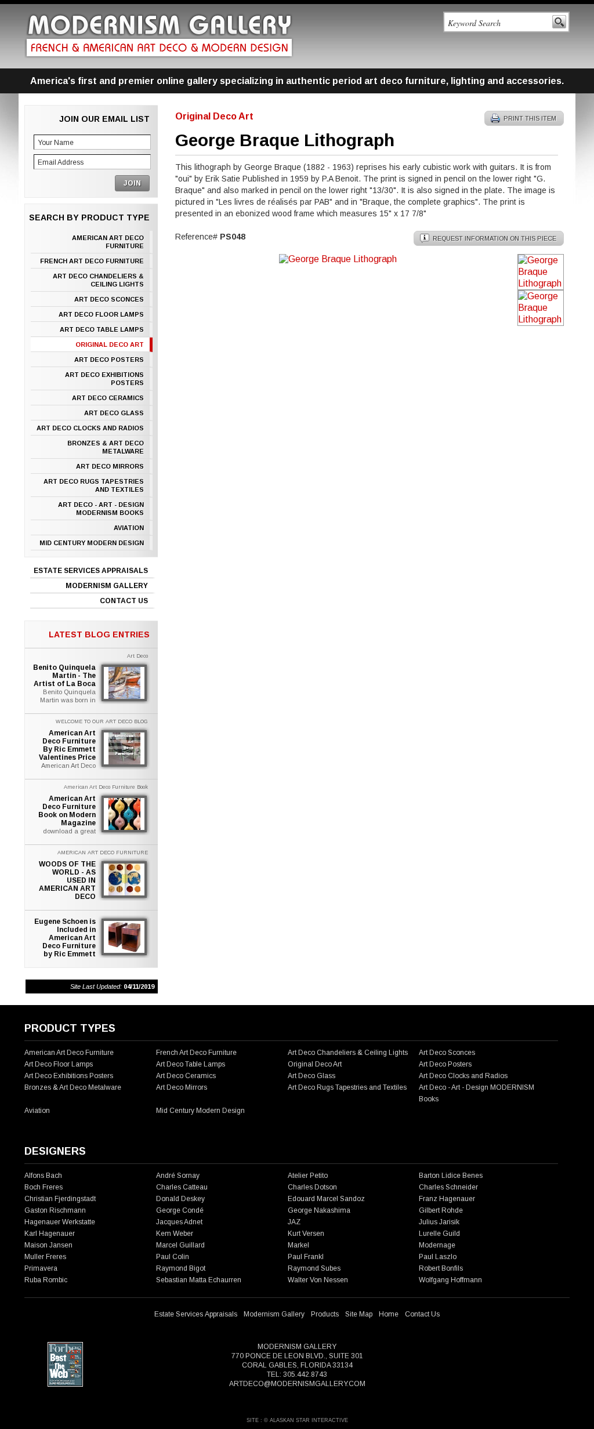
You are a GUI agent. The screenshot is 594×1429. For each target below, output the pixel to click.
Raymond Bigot (180, 1268)
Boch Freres (43, 1187)
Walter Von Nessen (318, 1280)
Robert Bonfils (441, 1268)
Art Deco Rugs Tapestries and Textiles (94, 485)
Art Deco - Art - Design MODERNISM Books (101, 508)
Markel (298, 1245)
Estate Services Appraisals (91, 571)
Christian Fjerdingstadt (60, 1199)
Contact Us (124, 601)
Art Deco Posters (109, 359)
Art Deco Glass (114, 412)
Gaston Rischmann (55, 1210)
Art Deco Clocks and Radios (90, 428)
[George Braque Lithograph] (338, 259)
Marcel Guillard (180, 1245)
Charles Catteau (182, 1187)
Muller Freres (45, 1257)
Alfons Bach (43, 1176)
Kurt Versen (306, 1233)
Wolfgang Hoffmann (450, 1280)
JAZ (294, 1222)
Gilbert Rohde (441, 1210)
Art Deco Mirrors (110, 466)
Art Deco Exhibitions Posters (104, 378)
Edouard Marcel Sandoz (326, 1199)
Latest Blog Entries (99, 634)
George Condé (180, 1210)
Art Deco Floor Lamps (101, 314)
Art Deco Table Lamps (102, 329)
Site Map (358, 1314)
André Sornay (178, 1176)
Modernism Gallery (107, 586)
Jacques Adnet (179, 1222)
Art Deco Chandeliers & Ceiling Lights (98, 280)
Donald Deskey (180, 1199)
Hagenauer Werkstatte (59, 1222)
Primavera (40, 1268)
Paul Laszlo (438, 1257)
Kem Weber (174, 1233)
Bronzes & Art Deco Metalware (105, 447)
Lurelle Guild (439, 1233)
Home (389, 1314)
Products (325, 1314)
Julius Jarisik (439, 1222)
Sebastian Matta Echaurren (198, 1280)
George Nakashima (319, 1210)
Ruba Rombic (45, 1280)
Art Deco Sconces (109, 299)
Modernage (437, 1245)
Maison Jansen (48, 1245)
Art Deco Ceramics (108, 397)
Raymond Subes (314, 1268)
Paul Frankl (306, 1257)
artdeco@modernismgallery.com (297, 1384)
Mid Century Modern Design (91, 542)
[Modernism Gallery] (159, 36)
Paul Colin (172, 1257)
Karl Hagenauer (49, 1233)
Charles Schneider (448, 1187)
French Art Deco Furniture (92, 260)
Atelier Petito (308, 1176)
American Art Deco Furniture (108, 241)
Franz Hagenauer (447, 1199)
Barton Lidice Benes (451, 1176)
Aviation (129, 527)
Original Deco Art (109, 344)
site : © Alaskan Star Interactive (297, 1420)
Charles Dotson (312, 1187)
